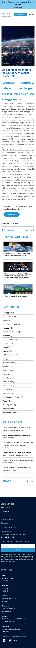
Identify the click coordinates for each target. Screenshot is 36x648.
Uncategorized (8, 405)
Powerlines (6, 378)
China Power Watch (10, 324)
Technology (6, 393)
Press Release (7, 382)
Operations (6, 370)
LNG (4, 359)
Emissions (6, 343)
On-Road (5, 366)
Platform (5, 374)
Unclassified (7, 408)
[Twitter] (9, 640)
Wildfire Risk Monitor (10, 412)
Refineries (6, 389)
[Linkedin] (4, 640)
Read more (18, 7)
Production (6, 385)
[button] (29, 14)
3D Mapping (7, 312)
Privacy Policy (7, 561)
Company (6, 328)
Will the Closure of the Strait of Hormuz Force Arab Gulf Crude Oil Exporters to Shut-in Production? (17, 445)
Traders (5, 401)
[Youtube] (15, 640)
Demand (5, 336)
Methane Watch (8, 362)
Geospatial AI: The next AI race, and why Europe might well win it (17, 254)
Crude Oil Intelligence (10, 332)
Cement (5, 320)
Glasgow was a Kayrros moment (15, 296)
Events (5, 347)
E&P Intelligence (8, 339)
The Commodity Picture (11, 397)
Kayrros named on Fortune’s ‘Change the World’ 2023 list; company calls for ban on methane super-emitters (17, 276)
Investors (6, 351)
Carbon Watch (7, 316)
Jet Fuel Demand (8, 355)
